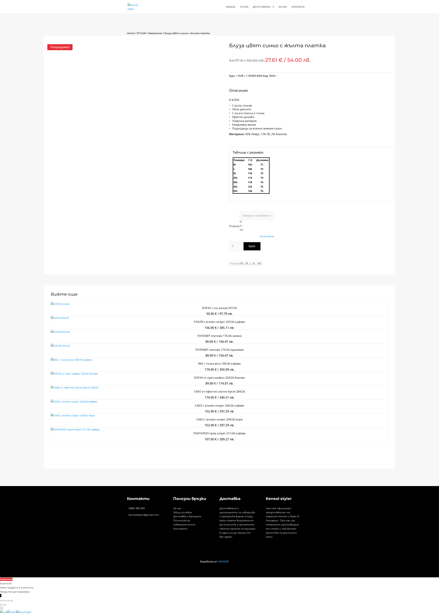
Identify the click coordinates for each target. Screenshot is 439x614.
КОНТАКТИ (298, 7)
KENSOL (231, 7)
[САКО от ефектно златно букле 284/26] (74, 387)
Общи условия (182, 512)
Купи (252, 246)
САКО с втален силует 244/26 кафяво (219, 405)
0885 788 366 (137, 508)
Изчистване (267, 236)
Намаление (155, 33)
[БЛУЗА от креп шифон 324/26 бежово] (74, 373)
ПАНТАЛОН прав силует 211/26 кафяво (219, 433)
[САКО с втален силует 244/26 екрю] (73, 415)
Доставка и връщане (187, 516)
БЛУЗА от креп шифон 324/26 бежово (219, 378)
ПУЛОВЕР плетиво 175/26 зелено (219, 336)
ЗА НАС (282, 7)
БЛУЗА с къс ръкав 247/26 (219, 308)
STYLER (244, 7)
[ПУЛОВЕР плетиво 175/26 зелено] (60, 331)
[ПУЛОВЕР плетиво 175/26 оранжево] (60, 345)
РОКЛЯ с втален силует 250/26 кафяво (219, 322)
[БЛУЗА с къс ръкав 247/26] (60, 304)
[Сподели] (8, 600)
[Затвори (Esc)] (11, 600)
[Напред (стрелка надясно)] (4, 604)
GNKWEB (223, 561)
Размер (234, 226)
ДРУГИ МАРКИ (261, 7)
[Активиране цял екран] (4, 600)
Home (130, 33)
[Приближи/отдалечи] (1, 600)
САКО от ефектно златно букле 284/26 (219, 391)
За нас (177, 508)
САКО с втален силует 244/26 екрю (219, 419)
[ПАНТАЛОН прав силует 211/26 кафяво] (75, 429)
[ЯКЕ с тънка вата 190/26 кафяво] (71, 359)
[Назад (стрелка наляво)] (1, 604)
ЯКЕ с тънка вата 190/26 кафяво (219, 363)
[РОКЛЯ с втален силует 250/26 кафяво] (60, 317)
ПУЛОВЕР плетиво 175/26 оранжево (219, 350)
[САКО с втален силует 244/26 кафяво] (74, 401)
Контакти (180, 528)
